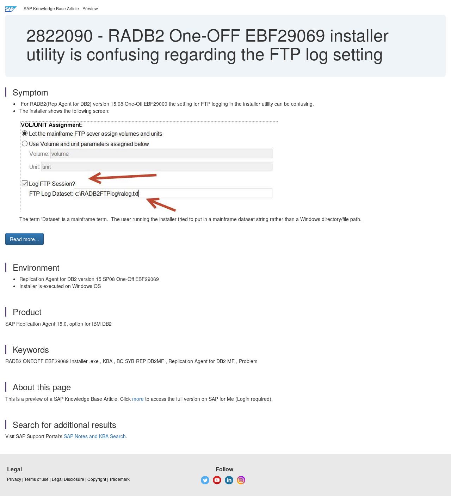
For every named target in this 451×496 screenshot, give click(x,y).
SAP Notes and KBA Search (95, 436)
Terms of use (36, 479)
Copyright (96, 479)
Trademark (119, 479)
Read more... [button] (24, 239)
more (138, 398)
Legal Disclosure (68, 479)
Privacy (14, 479)
